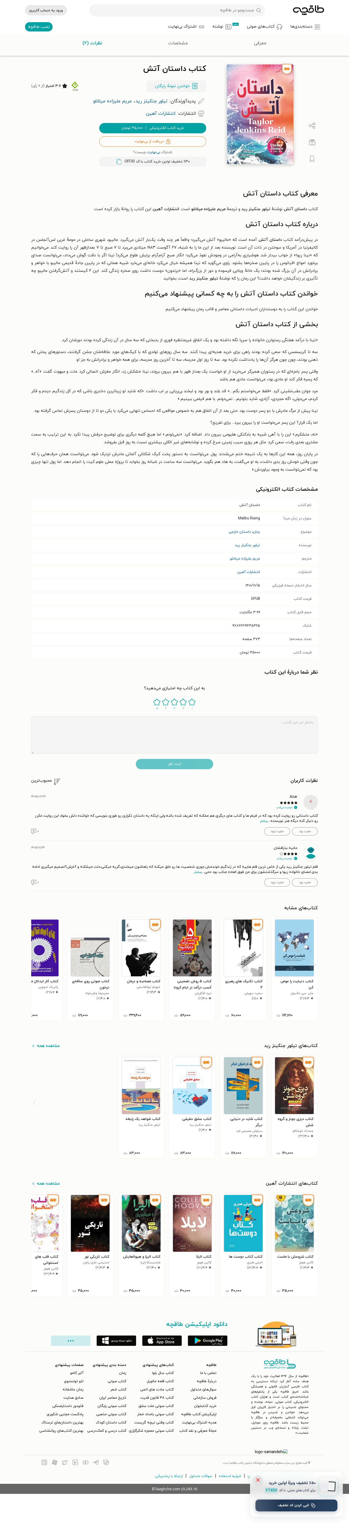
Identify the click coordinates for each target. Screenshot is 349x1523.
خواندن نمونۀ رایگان (172, 86)
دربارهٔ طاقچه (207, 1381)
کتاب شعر (118, 1389)
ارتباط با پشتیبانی (169, 1476)
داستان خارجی (240, 531)
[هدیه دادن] (312, 142)
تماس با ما (208, 1373)
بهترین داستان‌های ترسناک (62, 1422)
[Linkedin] (75, 1463)
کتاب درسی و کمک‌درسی (106, 1430)
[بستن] (258, 1480)
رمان (256, 531)
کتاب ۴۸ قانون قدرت (157, 1397)
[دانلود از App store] (162, 1341)
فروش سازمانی (205, 1397)
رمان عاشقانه (73, 1389)
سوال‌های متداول (203, 1389)
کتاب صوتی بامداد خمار (155, 1414)
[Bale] (106, 1463)
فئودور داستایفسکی (68, 1406)
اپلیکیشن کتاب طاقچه (199, 1414)
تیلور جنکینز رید (247, 545)
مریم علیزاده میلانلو (245, 558)
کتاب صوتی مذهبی (111, 1414)
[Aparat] (54, 1463)
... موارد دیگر (70, 1341)
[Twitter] (65, 1463)
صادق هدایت (73, 1397)
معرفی (260, 43)
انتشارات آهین (248, 572)
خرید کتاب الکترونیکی (152, 128)
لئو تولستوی (74, 1381)
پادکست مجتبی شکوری (65, 1414)
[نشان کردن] (312, 159)
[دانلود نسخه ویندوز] (116, 1341)
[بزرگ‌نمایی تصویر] (232, 158)
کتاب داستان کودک (111, 1422)
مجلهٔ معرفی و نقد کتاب (198, 1430)
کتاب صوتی (117, 1381)
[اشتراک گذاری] (312, 126)
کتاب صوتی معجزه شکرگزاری (151, 1430)
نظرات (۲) (92, 43)
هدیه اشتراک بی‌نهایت (199, 1422)
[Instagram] (44, 1463)
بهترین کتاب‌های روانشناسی (61, 1430)
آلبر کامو (77, 1373)
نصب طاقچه (39, 27)
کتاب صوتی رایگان (111, 1406)
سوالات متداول (200, 1476)
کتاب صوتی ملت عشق (156, 1406)
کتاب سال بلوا (163, 1373)
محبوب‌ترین (41, 780)
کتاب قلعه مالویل (160, 1381)
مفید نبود (277, 831)
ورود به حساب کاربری (46, 10)
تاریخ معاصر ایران (112, 1397)
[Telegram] (96, 1463)
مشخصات (178, 43)
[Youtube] (85, 1463)
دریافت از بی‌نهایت (149, 141)
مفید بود (305, 831)
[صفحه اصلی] (308, 10)
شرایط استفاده (230, 1476)
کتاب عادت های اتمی (157, 1389)
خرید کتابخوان (205, 1406)
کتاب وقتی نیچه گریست (154, 1422)
